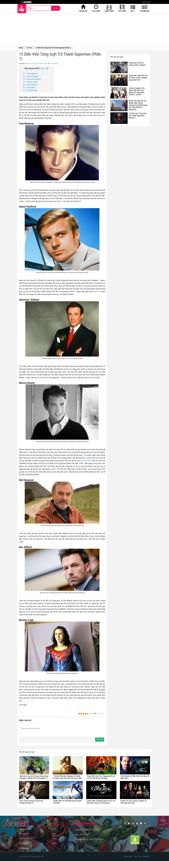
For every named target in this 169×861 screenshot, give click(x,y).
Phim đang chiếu (24, 829)
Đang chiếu (109, 11)
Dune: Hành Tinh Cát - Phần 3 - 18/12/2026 (89, 839)
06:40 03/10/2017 (33, 64)
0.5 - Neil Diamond (30, 84)
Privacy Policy (127, 856)
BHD (54, 843)
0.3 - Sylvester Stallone (32, 79)
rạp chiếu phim (85, 460)
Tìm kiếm (56, 8)
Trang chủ (83, 11)
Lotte (54, 834)
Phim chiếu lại (23, 843)
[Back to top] (164, 854)
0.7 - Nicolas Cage (30, 90)
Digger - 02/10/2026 (81, 834)
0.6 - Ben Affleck (29, 87)
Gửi (100, 739)
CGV (54, 829)
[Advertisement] (84, 29)
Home (21, 48)
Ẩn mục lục (43, 68)
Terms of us (138, 856)
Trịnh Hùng (53, 64)
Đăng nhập (146, 2)
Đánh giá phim (23, 848)
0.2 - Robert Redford (30, 76)
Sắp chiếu (122, 11)
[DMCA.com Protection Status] (135, 840)
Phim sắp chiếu (24, 834)
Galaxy (55, 839)
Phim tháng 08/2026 (25, 839)
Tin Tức (44, 64)
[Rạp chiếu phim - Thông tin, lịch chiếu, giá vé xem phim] (21, 8)
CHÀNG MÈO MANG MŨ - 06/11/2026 (87, 830)
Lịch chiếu (96, 11)
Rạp (132, 11)
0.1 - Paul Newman (30, 73)
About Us (146, 856)
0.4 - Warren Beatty (30, 82)
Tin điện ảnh (144, 11)
